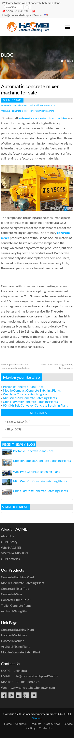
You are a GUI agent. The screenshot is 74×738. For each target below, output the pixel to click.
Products (35, 723)
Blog (70, 60)
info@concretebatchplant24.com (22, 15)
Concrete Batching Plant (17, 577)
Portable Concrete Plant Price (23, 386)
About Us (7, 536)
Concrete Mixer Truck (15, 588)
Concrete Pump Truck (15, 600)
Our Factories (10, 559)
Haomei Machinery (14, 635)
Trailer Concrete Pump (16, 605)
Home (8, 723)
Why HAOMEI (11, 547)
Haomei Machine (12, 641)
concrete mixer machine (41, 110)
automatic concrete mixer (14, 105)
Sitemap (37, 718)
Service (68, 723)
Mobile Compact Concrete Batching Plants (32, 390)
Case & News (15, 422)
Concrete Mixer (11, 594)
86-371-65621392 (17, 11)
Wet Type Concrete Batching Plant (26, 394)
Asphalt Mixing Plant (15, 611)
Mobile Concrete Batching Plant (22, 583)
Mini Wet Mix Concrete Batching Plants (30, 398)
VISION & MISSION (14, 553)
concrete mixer (19, 110)
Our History (9, 542)
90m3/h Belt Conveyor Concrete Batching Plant (35, 405)
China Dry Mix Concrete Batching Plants (30, 401)
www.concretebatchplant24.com (33, 687)
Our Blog (30, 728)
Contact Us (45, 728)
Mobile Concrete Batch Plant (20, 652)
